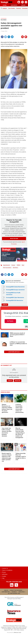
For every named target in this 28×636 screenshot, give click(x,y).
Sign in (7, 33)
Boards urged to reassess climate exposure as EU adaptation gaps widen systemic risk (6, 457)
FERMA (18, 265)
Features (18, 8)
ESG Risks (3, 20)
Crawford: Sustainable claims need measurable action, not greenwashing (19, 408)
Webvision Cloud (17, 632)
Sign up (5, 304)
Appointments (6, 265)
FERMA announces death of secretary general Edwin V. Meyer (17, 334)
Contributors (6, 592)
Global (5, 5)
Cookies (4, 576)
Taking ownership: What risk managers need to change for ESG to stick (20, 456)
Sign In (6, 590)
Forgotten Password (16, 590)
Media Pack (22, 592)
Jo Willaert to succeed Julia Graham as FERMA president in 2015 (18, 343)
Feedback (14, 592)
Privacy (4, 572)
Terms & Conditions (7, 570)
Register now (14, 238)
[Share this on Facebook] (2, 36)
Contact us (5, 568)
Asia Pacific (14, 5)
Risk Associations (7, 267)
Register (17, 380)
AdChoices (4, 574)
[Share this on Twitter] (5, 36)
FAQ (3, 578)
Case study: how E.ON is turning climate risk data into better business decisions (6, 432)
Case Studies (11, 8)
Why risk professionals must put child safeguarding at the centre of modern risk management (20, 432)
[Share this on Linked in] (8, 36)
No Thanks (10, 321)
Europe (23, 5)
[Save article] (25, 36)
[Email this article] (12, 36)
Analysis (5, 8)
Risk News (15, 267)
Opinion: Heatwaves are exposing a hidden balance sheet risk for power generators (7, 408)
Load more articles (14, 352)
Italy (23, 265)
